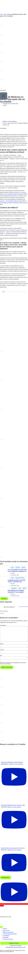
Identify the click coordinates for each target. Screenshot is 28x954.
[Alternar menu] (1, 927)
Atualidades (13, 588)
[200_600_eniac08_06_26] (15, 26)
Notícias (23, 567)
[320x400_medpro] (14, 527)
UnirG (14, 195)
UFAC (23, 201)
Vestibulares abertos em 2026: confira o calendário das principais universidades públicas (17, 581)
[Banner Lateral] (14, 469)
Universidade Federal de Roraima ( (14, 194)
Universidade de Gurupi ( (7, 195)
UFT (20, 157)
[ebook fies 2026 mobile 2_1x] (15, 62)
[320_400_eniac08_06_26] (14, 439)
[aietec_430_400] (14, 380)
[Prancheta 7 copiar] (15, 351)
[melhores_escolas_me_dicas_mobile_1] (15, 88)
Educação (18, 567)
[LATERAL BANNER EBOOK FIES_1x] (14, 498)
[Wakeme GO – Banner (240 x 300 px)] (15, 410)
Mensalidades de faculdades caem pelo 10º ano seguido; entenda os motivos (16, 591)
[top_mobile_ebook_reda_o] (15, 53)
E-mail (2, 649)
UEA (21, 202)
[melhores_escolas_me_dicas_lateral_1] (14, 557)
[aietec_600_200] (15, 35)
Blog (5, 14)
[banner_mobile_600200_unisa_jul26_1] (15, 79)
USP (16, 275)
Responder (2, 613)
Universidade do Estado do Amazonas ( (10, 202)
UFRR (24, 194)
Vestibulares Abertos (20, 577)
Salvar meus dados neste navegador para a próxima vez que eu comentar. (13, 663)
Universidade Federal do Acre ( (14, 201)
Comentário (3, 625)
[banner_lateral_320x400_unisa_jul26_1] (14, 292)
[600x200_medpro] (15, 70)
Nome (2, 643)
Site (1, 655)
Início (1, 14)
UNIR (6, 158)
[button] (4, 598)
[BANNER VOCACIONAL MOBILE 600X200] (15, 44)
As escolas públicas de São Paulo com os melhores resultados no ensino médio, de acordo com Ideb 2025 (17, 570)
